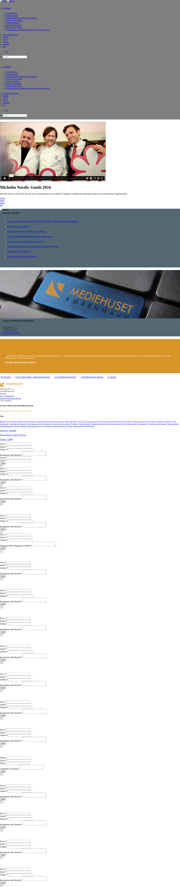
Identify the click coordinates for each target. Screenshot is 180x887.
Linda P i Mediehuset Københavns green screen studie (29, 236)
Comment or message (10, 769)
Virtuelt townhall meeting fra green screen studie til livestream (33, 246)
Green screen (82, 421)
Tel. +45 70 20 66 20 (10, 331)
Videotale (24, 426)
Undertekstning (162, 424)
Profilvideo (74, 424)
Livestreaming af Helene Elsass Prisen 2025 (25, 241)
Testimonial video (132, 424)
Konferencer (160, 421)
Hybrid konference (118, 421)
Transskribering (143, 424)
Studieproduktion (65, 377)
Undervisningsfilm (92, 377)
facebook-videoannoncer (44, 421)
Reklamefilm (94, 424)
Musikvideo (47, 424)
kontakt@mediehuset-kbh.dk (10, 398)
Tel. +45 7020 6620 (7, 396)
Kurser (112, 377)
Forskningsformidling (71, 421)
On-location (55, 424)
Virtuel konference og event (35, 426)
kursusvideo (168, 421)
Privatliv (12, 430)
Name (3, 758)
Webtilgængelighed (78, 426)
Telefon (4, 450)
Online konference (64, 424)
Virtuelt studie (57, 426)
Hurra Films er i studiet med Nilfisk (22, 256)
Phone (2, 763)
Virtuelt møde (49, 426)
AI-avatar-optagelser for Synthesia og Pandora (26, 231)
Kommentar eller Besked (11, 455)
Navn (3, 444)
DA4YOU (14, 421)
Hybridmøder (128, 421)
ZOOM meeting (90, 426)
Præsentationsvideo (84, 424)
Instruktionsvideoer (139, 421)
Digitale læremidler (23, 421)
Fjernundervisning (58, 421)
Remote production (105, 424)
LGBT (174, 421)
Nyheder (5, 377)
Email (3, 447)
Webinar (69, 426)
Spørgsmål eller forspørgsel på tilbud (16, 546)
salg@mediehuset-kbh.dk (12, 333)
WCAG (64, 426)
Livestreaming (4, 424)
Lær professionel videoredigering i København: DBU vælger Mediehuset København (42, 221)
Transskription (152, 424)
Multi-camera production (35, 424)
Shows (113, 424)
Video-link (17, 426)
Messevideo (23, 424)
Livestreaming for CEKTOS (19, 251)
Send (3, 463)
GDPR (9, 439)
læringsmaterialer (14, 424)
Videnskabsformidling (6, 426)
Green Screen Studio (105, 421)
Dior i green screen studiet (18, 226)
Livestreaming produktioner (32, 377)
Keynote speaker (150, 421)
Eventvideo (33, 421)
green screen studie (93, 421)
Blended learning (5, 421)
